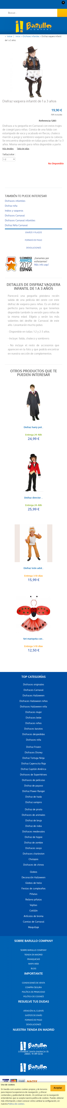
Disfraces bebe (33, 717)
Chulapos (33, 859)
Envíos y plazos (33, 232)
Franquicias (33, 959)
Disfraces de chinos (33, 864)
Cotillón (33, 910)
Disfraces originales (33, 684)
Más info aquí (41, 264)
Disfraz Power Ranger (33, 791)
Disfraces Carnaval (15, 215)
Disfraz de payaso (33, 785)
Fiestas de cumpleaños (33, 888)
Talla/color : (9, 154)
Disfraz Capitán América (33, 769)
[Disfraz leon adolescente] (33, 543)
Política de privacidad (33, 992)
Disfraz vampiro (33, 802)
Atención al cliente (33, 1011)
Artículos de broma (33, 916)
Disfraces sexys (33, 848)
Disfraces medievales (33, 831)
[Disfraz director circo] (33, 473)
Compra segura (33, 987)
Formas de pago (33, 240)
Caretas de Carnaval (33, 921)
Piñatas (33, 894)
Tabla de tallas (23, 148)
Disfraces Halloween (33, 695)
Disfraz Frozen (33, 747)
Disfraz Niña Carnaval (16, 225)
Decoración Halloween (33, 877)
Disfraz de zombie (33, 842)
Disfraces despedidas (33, 734)
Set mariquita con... (33, 639)
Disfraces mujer (33, 712)
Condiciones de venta (33, 983)
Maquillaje (33, 927)
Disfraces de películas (33, 780)
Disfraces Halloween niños (34, 701)
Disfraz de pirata (33, 809)
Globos (33, 872)
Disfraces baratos (33, 728)
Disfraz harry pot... (33, 427)
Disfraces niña (33, 739)
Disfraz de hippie (33, 837)
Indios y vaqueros (14, 210)
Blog (33, 968)
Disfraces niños (33, 723)
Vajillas (33, 905)
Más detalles (8, 148)
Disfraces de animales (33, 815)
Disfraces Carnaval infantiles (20, 220)
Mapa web (33, 964)
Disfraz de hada (33, 796)
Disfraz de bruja (33, 820)
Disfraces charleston (33, 853)
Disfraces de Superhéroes (33, 774)
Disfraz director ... (33, 498)
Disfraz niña (11, 205)
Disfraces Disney (33, 752)
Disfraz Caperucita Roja (33, 763)
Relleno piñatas (33, 899)
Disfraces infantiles (31, 36)
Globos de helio (33, 883)
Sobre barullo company (33, 950)
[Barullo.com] (33, 26)
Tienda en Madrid (33, 954)
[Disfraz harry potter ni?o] (33, 402)
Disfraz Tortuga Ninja (33, 758)
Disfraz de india (33, 826)
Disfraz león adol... (34, 568)
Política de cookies (33, 996)
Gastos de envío (33, 1015)
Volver (10, 36)
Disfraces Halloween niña (33, 706)
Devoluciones (33, 247)
